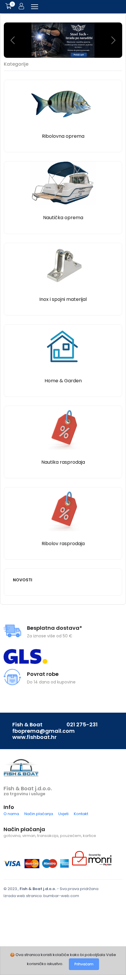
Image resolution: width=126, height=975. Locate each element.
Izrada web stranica (23, 896)
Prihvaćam (83, 964)
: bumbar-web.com (60, 896)
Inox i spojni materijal (63, 299)
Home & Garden (63, 380)
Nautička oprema (63, 217)
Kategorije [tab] (16, 64)
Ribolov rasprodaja (63, 543)
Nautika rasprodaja (63, 462)
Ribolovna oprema (63, 136)
